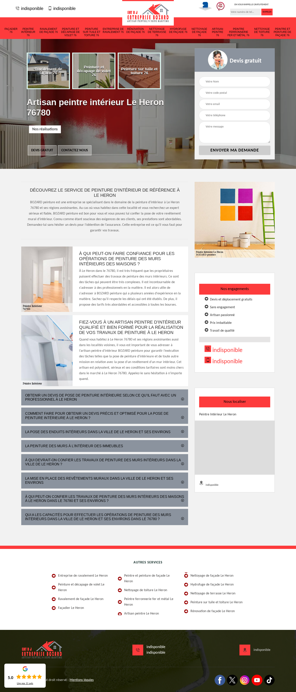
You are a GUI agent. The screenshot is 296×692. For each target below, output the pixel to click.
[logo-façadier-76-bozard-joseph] (148, 13)
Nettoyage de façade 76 (199, 32)
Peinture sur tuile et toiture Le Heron (216, 602)
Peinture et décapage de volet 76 (70, 32)
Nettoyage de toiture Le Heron (145, 590)
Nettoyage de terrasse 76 (157, 32)
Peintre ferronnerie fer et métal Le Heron (148, 602)
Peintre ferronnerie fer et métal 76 (238, 32)
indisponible (31, 8)
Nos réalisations (45, 129)
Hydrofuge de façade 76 (178, 30)
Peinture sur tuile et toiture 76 (91, 32)
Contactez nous (74, 150)
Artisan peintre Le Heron (141, 613)
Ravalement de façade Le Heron (80, 599)
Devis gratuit (42, 150)
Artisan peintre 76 (217, 32)
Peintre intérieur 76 (28, 32)
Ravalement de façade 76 (48, 30)
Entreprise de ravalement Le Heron (83, 575)
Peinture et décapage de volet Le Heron (81, 587)
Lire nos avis (25, 683)
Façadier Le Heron (71, 608)
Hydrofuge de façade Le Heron (212, 584)
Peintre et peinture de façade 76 (282, 32)
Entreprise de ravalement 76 (113, 30)
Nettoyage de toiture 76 (262, 32)
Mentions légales (82, 680)
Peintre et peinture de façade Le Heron (147, 578)
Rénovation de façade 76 (135, 30)
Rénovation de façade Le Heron (212, 611)
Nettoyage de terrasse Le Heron (212, 593)
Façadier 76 (11, 30)
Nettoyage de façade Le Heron (211, 575)
